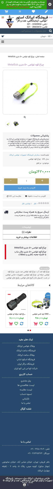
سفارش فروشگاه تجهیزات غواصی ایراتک (24, 155)
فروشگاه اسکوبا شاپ (26, 359)
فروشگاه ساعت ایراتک (25, 350)
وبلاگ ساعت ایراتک (25, 355)
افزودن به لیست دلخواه (37, 196)
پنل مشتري (26, 381)
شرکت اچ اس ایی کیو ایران (26, 368)
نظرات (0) (26, 232)
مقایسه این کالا (15, 196)
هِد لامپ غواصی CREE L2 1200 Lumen (41, 314)
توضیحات (26, 227)
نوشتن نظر (26, 203)
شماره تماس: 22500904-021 (17, 7)
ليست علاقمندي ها (26, 385)
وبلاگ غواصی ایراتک (26, 346)
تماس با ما (25, 403)
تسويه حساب (26, 394)
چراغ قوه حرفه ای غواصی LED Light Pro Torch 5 (16, 314)
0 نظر (36, 203)
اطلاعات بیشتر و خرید (26, 237)
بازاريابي (25, 398)
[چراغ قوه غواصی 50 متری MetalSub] (9, 123)
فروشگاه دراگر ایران (26, 364)
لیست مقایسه (26, 390)
